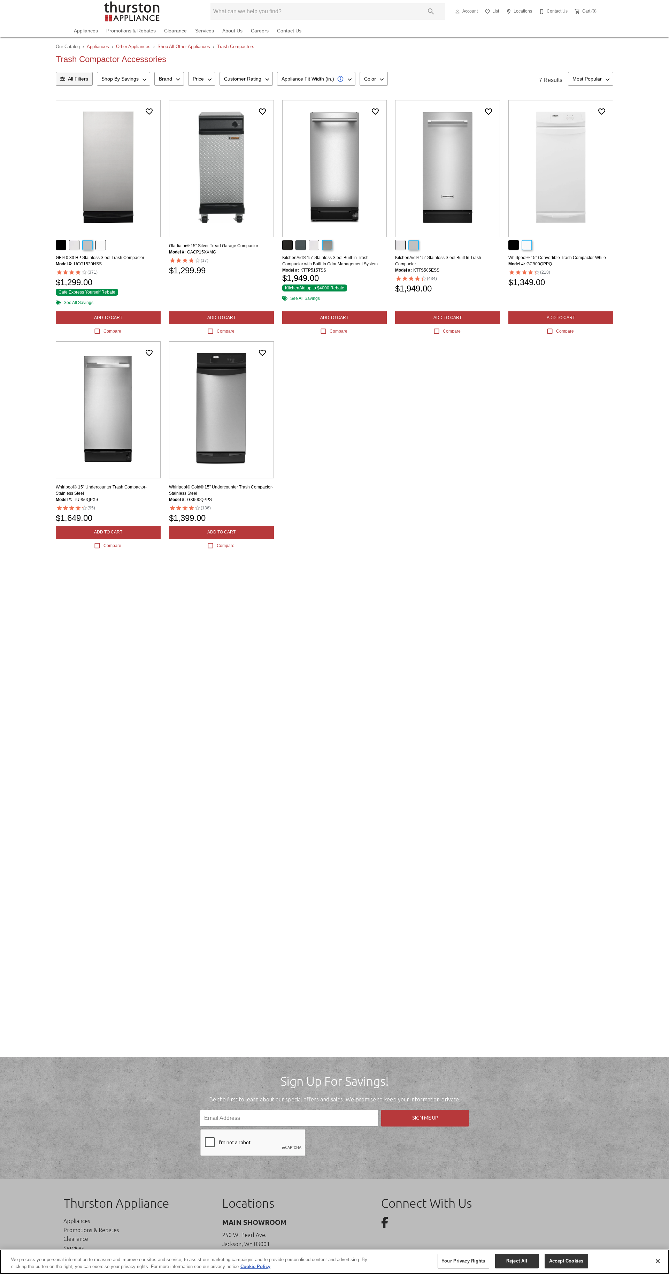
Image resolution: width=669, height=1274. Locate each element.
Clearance (175, 30)
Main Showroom (254, 1222)
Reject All (516, 1261)
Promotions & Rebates (131, 30)
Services (204, 30)
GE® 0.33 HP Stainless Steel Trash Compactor (100, 257)
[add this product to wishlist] (149, 111)
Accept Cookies (566, 1261)
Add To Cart (108, 317)
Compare (112, 331)
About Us (232, 30)
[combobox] (123, 79)
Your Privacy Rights (463, 1261)
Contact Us (289, 30)
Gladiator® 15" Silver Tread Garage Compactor (213, 245)
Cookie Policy (255, 1266)
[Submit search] (431, 11)
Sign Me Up (425, 1118)
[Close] (658, 1261)
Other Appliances (133, 46)
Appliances (86, 30)
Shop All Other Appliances (183, 46)
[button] (457, 11)
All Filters (78, 79)
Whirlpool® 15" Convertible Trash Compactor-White (557, 257)
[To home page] (132, 11)
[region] (334, 1261)
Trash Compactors (235, 46)
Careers (260, 30)
